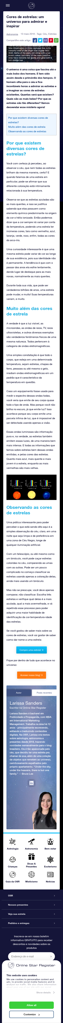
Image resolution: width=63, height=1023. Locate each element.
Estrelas (52, 34)
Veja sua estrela (16, 914)
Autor (18, 692)
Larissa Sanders (26, 703)
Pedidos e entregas (18, 923)
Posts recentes (44, 692)
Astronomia (12, 34)
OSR (10, 895)
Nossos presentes (18, 904)
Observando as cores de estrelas (27, 131)
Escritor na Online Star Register (28, 707)
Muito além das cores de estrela (26, 126)
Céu (45, 34)
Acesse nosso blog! (30, 675)
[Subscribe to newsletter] (51, 956)
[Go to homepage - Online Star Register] (31, 5)
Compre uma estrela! (30, 650)
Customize (30, 1014)
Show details (43, 992)
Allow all (31, 1005)
